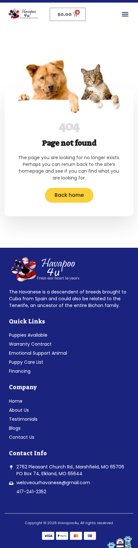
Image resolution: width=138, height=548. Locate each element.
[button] (125, 14)
